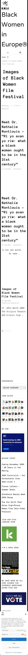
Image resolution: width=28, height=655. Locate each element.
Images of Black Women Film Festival (12, 292)
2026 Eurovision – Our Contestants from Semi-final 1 (13, 478)
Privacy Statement (17, 652)
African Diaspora (9, 113)
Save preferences (14, 647)
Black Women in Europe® (14, 30)
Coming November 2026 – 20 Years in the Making (13, 467)
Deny (14, 643)
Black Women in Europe (11, 284)
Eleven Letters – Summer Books (11, 488)
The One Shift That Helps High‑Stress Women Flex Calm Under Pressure (13, 507)
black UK (5, 117)
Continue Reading (9, 258)
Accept (14, 639)
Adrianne (7, 169)
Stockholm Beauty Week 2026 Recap (13, 496)
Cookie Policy (8, 652)
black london (15, 115)
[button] (26, 614)
